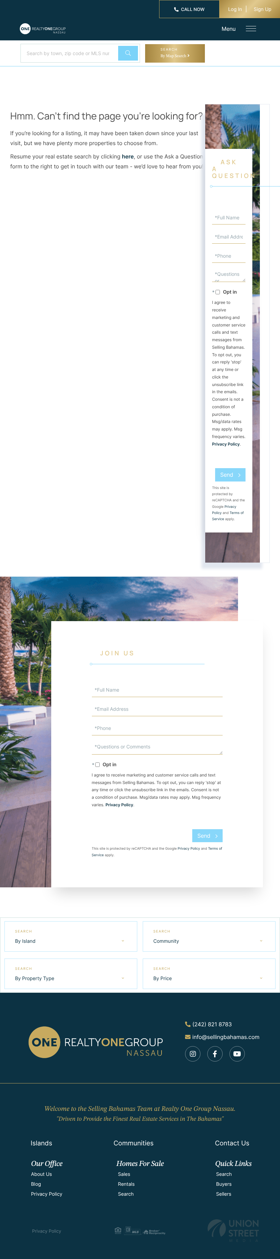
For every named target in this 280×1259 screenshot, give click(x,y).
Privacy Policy (226, 444)
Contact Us (232, 1143)
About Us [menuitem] (41, 1174)
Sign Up (262, 9)
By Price (162, 978)
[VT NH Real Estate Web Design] (233, 1230)
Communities (133, 1143)
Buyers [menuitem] (224, 1184)
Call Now (193, 9)
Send (226, 474)
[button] (128, 53)
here (128, 156)
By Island (25, 941)
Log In (235, 9)
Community (166, 941)
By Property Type (34, 978)
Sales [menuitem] (124, 1174)
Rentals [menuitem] (126, 1184)
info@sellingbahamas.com (226, 1036)
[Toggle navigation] (251, 28)
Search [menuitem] (126, 1194)
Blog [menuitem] (36, 1184)
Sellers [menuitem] (223, 1194)
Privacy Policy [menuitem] (46, 1194)
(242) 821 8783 (212, 1024)
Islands (41, 1143)
